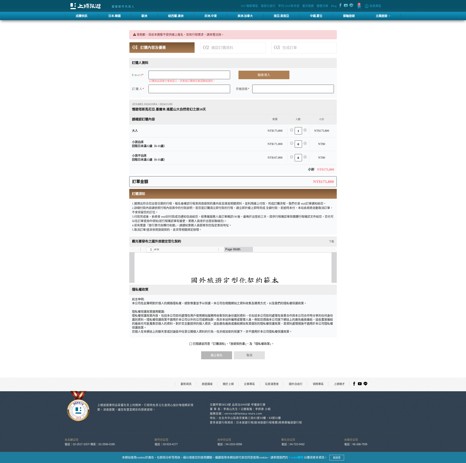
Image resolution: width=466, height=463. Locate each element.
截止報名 (216, 355)
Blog (334, 5)
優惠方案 (322, 5)
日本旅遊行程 (245, 422)
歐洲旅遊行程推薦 (266, 422)
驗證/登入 (264, 74)
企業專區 (249, 384)
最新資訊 (186, 384)
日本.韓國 (114, 16)
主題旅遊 (382, 16)
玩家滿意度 (272, 384)
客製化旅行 (268, 5)
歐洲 (144, 16)
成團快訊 (81, 16)
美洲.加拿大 (245, 16)
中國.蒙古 (316, 16)
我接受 (337, 457)
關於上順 (228, 384)
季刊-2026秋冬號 (289, 5)
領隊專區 (318, 384)
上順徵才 (339, 384)
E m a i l (137, 74)
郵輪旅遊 (349, 16)
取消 (249, 355)
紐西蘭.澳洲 (175, 16)
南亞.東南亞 (281, 16)
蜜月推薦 (308, 5)
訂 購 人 (137, 88)
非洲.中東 (210, 16)
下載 (331, 241)
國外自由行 (296, 384)
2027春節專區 (249, 5)
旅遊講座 (207, 384)
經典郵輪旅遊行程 (290, 422)
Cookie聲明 (296, 457)
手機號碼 (241, 88)
